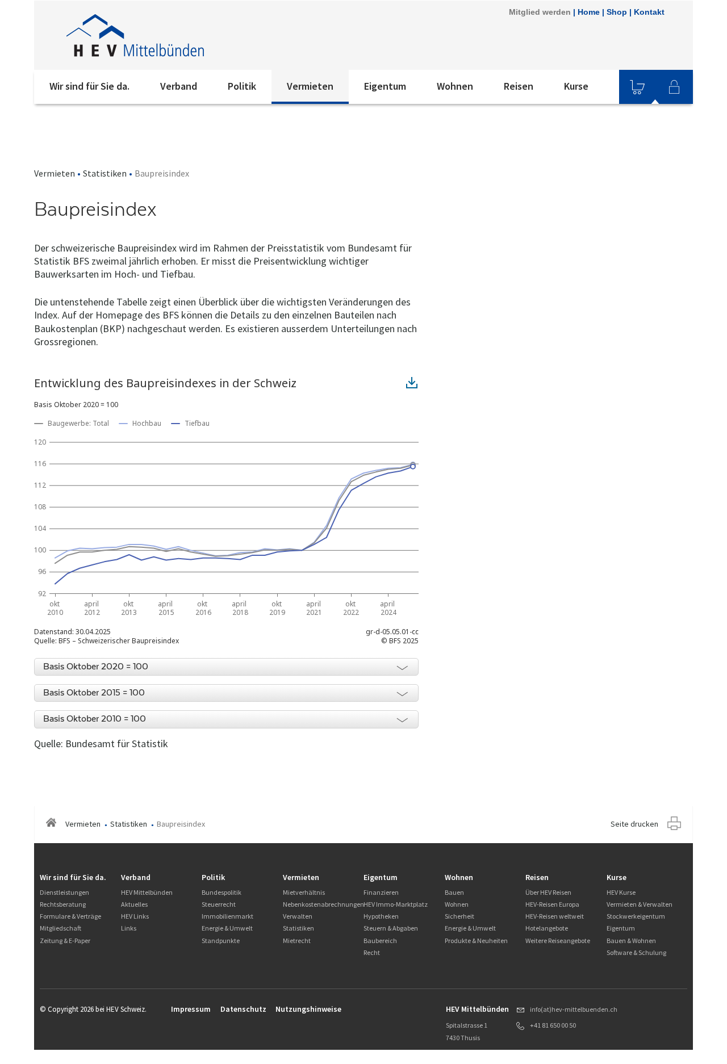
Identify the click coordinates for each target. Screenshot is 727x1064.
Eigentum (385, 86)
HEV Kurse (621, 892)
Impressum (191, 1009)
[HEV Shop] (637, 87)
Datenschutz (243, 1009)
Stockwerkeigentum (636, 916)
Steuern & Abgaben (391, 928)
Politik (242, 86)
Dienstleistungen (64, 892)
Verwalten (297, 916)
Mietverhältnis (304, 892)
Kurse (576, 86)
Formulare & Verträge (70, 916)
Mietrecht (297, 940)
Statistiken (105, 173)
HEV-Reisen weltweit (554, 916)
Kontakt (649, 11)
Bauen (454, 892)
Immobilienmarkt (227, 916)
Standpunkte (221, 940)
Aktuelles (134, 904)
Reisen (518, 86)
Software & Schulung (636, 952)
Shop (617, 11)
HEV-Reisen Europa (552, 904)
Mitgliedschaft (60, 928)
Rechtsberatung (63, 904)
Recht (372, 952)
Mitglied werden (540, 11)
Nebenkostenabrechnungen (323, 904)
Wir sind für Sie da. (89, 86)
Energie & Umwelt (227, 928)
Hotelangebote (546, 928)
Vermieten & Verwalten (639, 904)
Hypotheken (381, 916)
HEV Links (135, 916)
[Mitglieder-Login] (674, 87)
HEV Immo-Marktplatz (396, 904)
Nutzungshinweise (308, 1009)
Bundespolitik (221, 892)
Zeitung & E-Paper (65, 940)
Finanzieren (381, 892)
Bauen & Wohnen (631, 940)
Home (589, 11)
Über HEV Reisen (548, 892)
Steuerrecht (219, 904)
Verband (178, 86)
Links (128, 928)
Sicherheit (459, 916)
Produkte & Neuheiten (476, 940)
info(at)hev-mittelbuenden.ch (573, 1009)
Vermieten (310, 86)
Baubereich (380, 940)
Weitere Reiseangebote (557, 940)
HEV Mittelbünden (147, 892)
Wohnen (455, 86)
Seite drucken (634, 824)
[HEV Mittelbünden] (186, 35)
